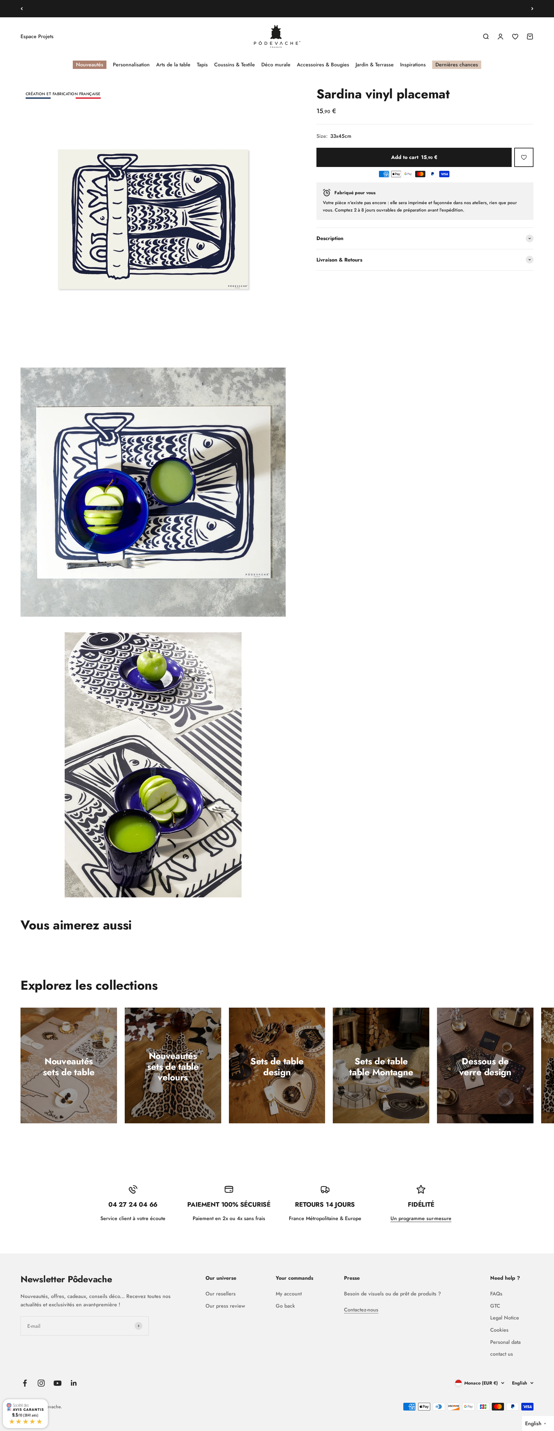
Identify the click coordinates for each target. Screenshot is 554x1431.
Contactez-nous (361, 1309)
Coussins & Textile (234, 64)
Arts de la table (173, 64)
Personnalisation (131, 64)
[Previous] (22, 8)
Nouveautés (89, 64)
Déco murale (275, 64)
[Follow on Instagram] (41, 1383)
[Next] (532, 8)
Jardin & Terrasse (375, 64)
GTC (495, 1306)
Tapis (202, 64)
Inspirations (413, 64)
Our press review (225, 1306)
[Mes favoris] (523, 157)
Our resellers (221, 1293)
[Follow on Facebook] (25, 1383)
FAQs (496, 1293)
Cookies (499, 1330)
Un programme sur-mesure (420, 1218)
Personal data (505, 1342)
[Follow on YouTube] (57, 1383)
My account (289, 1293)
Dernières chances (456, 64)
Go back (285, 1306)
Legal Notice (504, 1317)
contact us (501, 1354)
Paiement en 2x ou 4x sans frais (277, 8)
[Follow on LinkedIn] (74, 1383)
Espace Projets (37, 36)
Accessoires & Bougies (323, 64)
